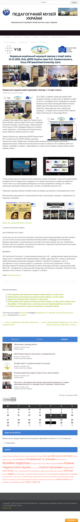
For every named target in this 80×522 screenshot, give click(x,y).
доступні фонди (33, 474)
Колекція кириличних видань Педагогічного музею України (36, 373)
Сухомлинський (23, 471)
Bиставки (47, 456)
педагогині (5, 479)
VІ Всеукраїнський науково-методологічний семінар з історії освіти (36, 294)
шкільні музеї (62, 479)
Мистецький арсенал (61, 459)
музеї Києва (53, 476)
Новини (24, 313)
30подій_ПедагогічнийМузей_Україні (13, 456)
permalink (22, 315)
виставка (5, 474)
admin (21, 93)
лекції (49, 474)
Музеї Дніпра (34, 463)
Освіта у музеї (35, 467)
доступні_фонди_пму (21, 474)
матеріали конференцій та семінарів (64, 474)
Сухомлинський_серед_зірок (39, 471)
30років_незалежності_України (34, 456)
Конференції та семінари (45, 313)
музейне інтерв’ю (16, 476)
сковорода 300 (26, 479)
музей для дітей (7, 476)
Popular (14, 339)
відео (11, 473)
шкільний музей (51, 479)
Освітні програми (50, 467)
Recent (40, 339)
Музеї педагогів (51, 463)
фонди (45, 479)
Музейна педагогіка (16, 463)
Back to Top (6, 508)
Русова (16, 471)
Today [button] (13, 399)
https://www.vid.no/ (14, 275)
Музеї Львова (42, 463)
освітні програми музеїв (66, 476)
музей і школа (45, 476)
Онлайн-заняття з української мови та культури (32, 363)
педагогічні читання (15, 479)
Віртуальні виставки (62, 456)
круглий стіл (43, 474)
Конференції (21, 459)
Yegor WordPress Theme (12, 505)
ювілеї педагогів (33, 482)
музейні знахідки (27, 476)
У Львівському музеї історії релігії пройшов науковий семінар (33, 306)
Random (64, 339)
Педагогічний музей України (34, 16)
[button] (6, 399)
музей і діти (37, 476)
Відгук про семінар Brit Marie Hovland (16, 223)
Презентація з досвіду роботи (25, 344)
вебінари (68, 470)
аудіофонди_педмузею (56, 471)
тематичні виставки (37, 479)
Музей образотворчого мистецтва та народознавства (34, 354)
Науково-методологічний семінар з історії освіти (28, 299)
